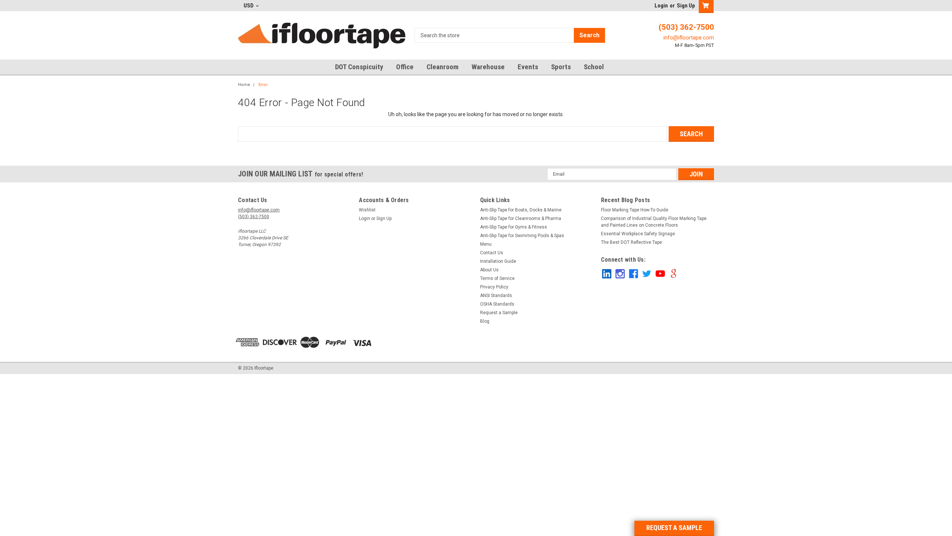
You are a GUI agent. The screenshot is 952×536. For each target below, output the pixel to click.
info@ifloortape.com (688, 37)
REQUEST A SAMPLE (674, 528)
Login (661, 5)
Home (244, 84)
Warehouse (488, 67)
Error (263, 84)
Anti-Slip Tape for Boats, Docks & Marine (521, 210)
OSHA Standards (497, 304)
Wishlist (367, 210)
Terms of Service (497, 278)
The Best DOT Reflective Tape (631, 242)
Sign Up (686, 5)
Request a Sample (499, 312)
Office (405, 67)
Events (528, 67)
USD (249, 5)
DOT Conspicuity (359, 67)
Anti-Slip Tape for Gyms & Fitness (513, 227)
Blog (484, 321)
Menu (486, 244)
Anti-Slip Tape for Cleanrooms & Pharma (520, 218)
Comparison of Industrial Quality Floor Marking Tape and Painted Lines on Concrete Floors (654, 222)
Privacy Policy (494, 287)
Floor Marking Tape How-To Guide (634, 210)
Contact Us (491, 252)
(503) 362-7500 (686, 27)
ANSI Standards (496, 295)
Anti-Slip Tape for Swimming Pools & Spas (522, 235)
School (594, 67)
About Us (489, 269)
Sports (561, 67)
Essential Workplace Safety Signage (638, 233)
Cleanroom (443, 67)
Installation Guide (498, 261)
